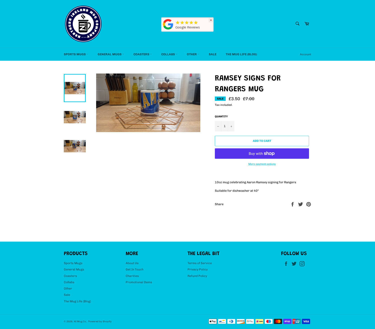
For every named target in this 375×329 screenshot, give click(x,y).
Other (192, 54)
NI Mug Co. (80, 321)
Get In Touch (134, 269)
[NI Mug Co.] (168, 30)
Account (305, 54)
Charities (132, 276)
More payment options (262, 163)
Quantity (221, 116)
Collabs (168, 54)
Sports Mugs (75, 54)
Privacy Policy (198, 269)
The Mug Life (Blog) (241, 54)
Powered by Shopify (100, 321)
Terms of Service (200, 263)
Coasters (141, 54)
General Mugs (110, 54)
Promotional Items (139, 282)
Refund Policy (197, 276)
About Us (132, 263)
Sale (212, 54)
